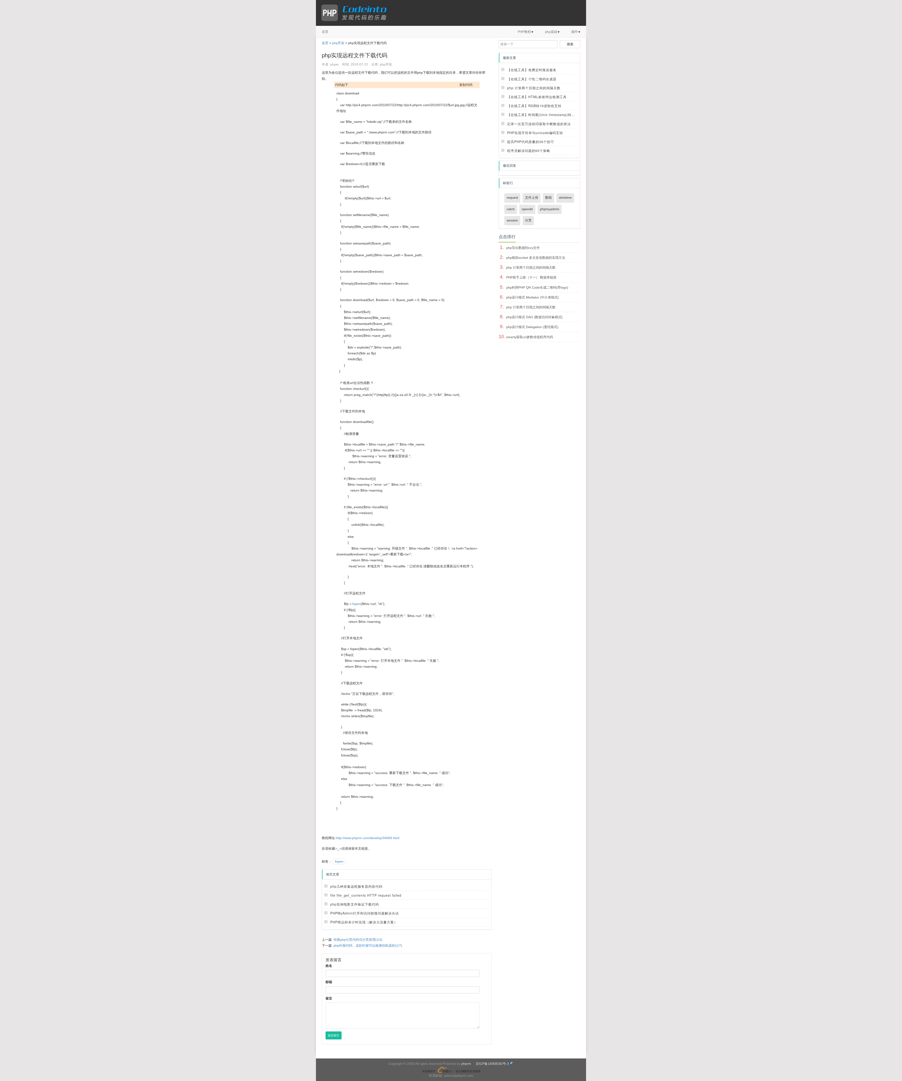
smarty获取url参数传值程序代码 (529, 337)
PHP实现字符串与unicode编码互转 (535, 132)
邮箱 (329, 982)
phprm (466, 1064)
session (512, 220)
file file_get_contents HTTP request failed (365, 895)
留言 (329, 998)
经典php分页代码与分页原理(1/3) (358, 940)
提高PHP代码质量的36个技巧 (530, 141)
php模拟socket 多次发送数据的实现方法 (535, 258)
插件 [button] (574, 32)
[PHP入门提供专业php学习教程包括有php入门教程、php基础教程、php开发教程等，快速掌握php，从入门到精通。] (356, 13)
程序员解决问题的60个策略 (528, 150)
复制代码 (465, 85)
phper (334, 64)
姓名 (329, 966)
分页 (528, 220)
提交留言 (333, 1035)
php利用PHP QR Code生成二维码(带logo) (537, 287)
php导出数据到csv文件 (523, 248)
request (512, 197)
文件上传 (531, 197)
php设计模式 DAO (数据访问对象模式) (534, 317)
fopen (356, 604)
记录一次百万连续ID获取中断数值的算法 (539, 123)
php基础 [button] (551, 32)
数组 (548, 197)
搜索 (570, 44)
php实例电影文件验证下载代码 (354, 904)
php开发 (338, 43)
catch (511, 209)
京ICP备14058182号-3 (492, 1064)
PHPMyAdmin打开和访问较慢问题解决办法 (364, 913)
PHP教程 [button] (524, 32)
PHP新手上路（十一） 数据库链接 (531, 277)
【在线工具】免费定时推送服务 (531, 69)
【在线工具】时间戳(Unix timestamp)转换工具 (544, 114)
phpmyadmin (549, 209)
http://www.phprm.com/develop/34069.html (367, 838)
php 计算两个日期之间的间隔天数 (533, 87)
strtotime (565, 197)
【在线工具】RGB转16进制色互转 (534, 105)
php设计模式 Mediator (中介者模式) (532, 297)
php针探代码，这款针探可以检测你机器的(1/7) (368, 945)
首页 (325, 32)
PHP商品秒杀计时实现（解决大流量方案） (363, 922)
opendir (527, 209)
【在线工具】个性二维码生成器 (531, 79)
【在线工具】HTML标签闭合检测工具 (537, 96)
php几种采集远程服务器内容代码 (356, 886)
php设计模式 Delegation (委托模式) (532, 327)
